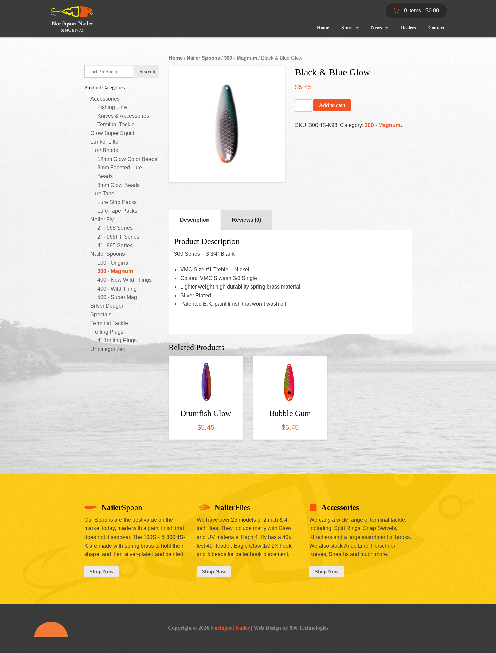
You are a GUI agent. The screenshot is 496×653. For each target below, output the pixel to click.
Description (195, 220)
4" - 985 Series (115, 245)
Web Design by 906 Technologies (291, 628)
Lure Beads (104, 150)
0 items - (421, 10)
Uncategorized (108, 349)
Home (323, 27)
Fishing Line (112, 107)
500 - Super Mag (117, 297)
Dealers (408, 27)
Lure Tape (102, 193)
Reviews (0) (246, 220)
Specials (100, 314)
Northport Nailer (230, 628)
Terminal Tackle (116, 124)
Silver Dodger (106, 306)
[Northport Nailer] (70, 25)
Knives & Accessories (123, 116)
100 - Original (113, 263)
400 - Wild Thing (117, 289)
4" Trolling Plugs (117, 340)
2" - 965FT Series (118, 237)
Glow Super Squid (112, 133)
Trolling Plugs (106, 332)
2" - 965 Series (115, 228)
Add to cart (332, 105)
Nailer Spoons (107, 254)
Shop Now (102, 571)
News (376, 27)
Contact (436, 27)
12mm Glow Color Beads (127, 159)
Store (346, 27)
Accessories (105, 99)
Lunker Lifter (105, 142)
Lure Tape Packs (117, 211)
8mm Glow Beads (118, 185)
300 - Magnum (115, 271)
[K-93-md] (227, 123)
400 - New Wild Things (124, 280)
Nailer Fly (102, 219)
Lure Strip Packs (117, 202)
